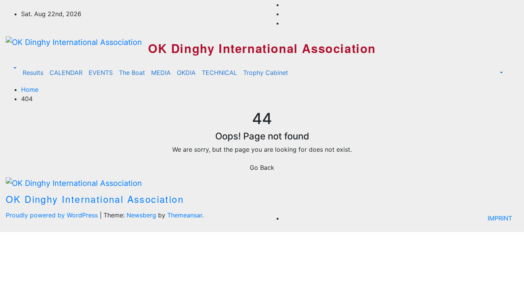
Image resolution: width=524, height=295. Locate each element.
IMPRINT (500, 218)
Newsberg (141, 215)
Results (33, 72)
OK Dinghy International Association (262, 48)
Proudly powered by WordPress (53, 215)
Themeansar (184, 215)
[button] (14, 68)
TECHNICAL (219, 72)
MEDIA (161, 72)
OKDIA (186, 72)
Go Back (262, 167)
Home (29, 89)
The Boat (132, 72)
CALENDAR (65, 72)
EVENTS (101, 72)
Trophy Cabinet (265, 72)
